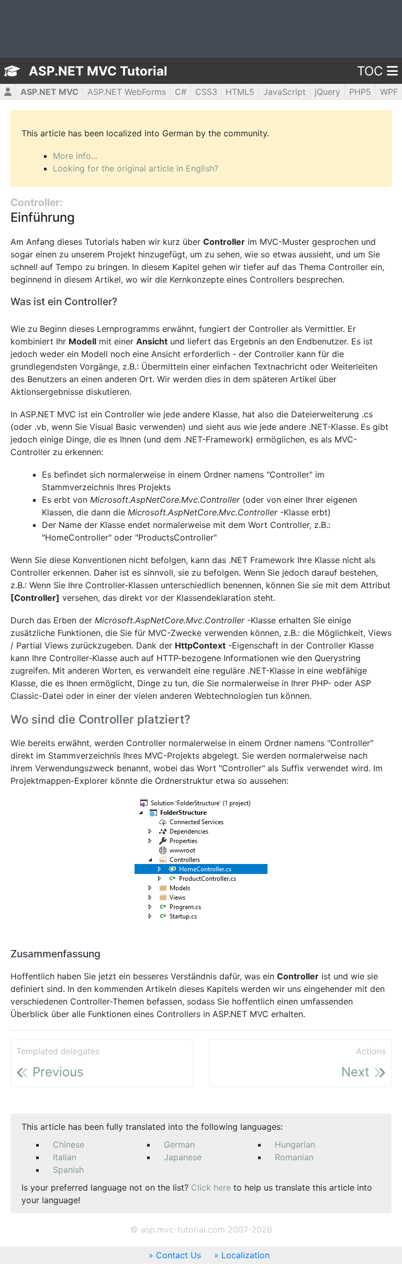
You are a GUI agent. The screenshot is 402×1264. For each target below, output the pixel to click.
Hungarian (295, 1144)
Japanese (183, 1157)
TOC (370, 71)
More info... (75, 155)
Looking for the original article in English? (135, 168)
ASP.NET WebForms (126, 92)
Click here (211, 1187)
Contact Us (178, 1255)
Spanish (68, 1169)
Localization (245, 1255)
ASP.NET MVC (49, 92)
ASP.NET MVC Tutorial (98, 71)
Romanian (294, 1157)
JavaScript (284, 92)
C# (180, 92)
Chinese (68, 1144)
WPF (389, 92)
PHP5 (360, 92)
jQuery (327, 92)
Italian (64, 1157)
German (179, 1144)
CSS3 (206, 92)
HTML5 (240, 92)
